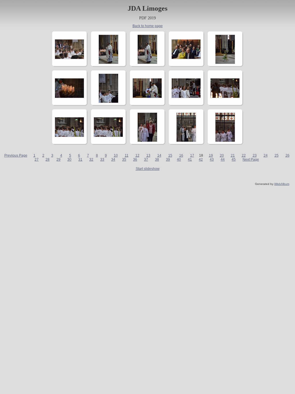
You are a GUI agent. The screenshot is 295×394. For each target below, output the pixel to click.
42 (201, 159)
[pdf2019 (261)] (225, 63)
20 (222, 155)
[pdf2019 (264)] (147, 97)
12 (137, 155)
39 (168, 159)
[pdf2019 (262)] (69, 97)
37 (146, 159)
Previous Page (15, 155)
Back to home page (148, 26)
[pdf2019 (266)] (225, 97)
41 (190, 159)
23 (255, 155)
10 (116, 155)
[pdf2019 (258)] (108, 63)
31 (80, 159)
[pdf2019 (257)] (69, 58)
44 (223, 159)
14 (159, 155)
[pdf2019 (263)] (108, 102)
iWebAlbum (281, 183)
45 (234, 159)
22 (244, 155)
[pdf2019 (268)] (108, 136)
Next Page (251, 159)
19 (211, 155)
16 (181, 155)
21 (233, 155)
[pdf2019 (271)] (225, 141)
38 (157, 159)
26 (287, 155)
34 (113, 159)
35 (124, 159)
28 (48, 159)
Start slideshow (148, 169)
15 (170, 155)
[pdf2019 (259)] (147, 63)
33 (102, 159)
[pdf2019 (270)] (186, 141)
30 (69, 159)
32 (91, 159)
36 (135, 159)
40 (179, 159)
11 (126, 155)
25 (277, 155)
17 (192, 155)
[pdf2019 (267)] (69, 136)
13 (148, 155)
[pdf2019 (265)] (186, 97)
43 (212, 159)
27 (37, 159)
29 (58, 159)
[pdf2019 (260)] (186, 58)
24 (266, 155)
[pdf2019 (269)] (147, 141)
